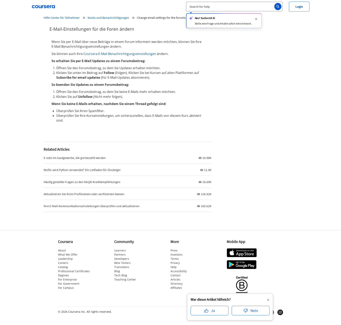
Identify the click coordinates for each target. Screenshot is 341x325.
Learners (120, 250)
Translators (121, 267)
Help (173, 267)
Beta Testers (122, 263)
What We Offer (68, 254)
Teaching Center (125, 279)
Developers (121, 259)
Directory (176, 283)
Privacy (175, 263)
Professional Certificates (74, 271)
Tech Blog (120, 275)
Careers (63, 263)
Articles (175, 279)
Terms (174, 259)
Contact (175, 275)
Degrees (63, 275)
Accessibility (178, 271)
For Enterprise (67, 279)
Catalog (63, 267)
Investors (176, 254)
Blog (117, 271)
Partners (120, 254)
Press (174, 250)
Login (299, 7)
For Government (68, 283)
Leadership (65, 259)
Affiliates (176, 288)
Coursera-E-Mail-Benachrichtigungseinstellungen (119, 54)
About (62, 250)
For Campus (66, 288)
